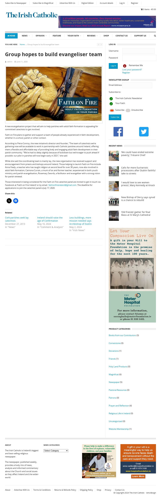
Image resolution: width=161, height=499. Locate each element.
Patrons (112, 397)
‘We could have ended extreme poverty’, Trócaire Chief (137, 154)
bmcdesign (151, 492)
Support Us (140, 35)
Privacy (108, 490)
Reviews (91, 35)
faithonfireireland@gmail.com (62, 185)
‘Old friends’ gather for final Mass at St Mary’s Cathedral (135, 214)
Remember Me (136, 65)
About (7, 490)
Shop (106, 35)
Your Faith (73, 35)
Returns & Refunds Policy (65, 490)
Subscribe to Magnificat (43, 3)
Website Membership (119, 429)
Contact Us (122, 35)
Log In (122, 3)
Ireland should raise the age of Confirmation (50, 219)
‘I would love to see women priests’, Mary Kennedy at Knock (138, 184)
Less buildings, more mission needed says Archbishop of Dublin (80, 220)
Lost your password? (132, 69)
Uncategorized (115, 421)
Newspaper (114, 382)
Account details (106, 3)
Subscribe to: (115, 92)
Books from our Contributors (122, 335)
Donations (114, 350)
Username (113, 50)
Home (12, 35)
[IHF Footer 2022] (138, 478)
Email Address (115, 85)
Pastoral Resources (118, 390)
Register (134, 3)
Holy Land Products (118, 366)
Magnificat (114, 374)
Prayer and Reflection (119, 405)
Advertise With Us (67, 3)
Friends (112, 358)
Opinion (40, 35)
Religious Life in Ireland (119, 413)
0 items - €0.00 (149, 9)
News (25, 35)
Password (113, 57)
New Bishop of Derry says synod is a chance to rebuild (138, 199)
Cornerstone (115, 343)
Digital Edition (87, 3)
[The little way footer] (99, 477)
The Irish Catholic (136, 492)
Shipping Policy (86, 490)
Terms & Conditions (42, 490)
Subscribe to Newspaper (15, 3)
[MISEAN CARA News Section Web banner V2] (107, 27)
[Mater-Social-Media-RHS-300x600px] (132, 321)
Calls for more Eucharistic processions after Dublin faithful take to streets (138, 170)
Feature (57, 35)
